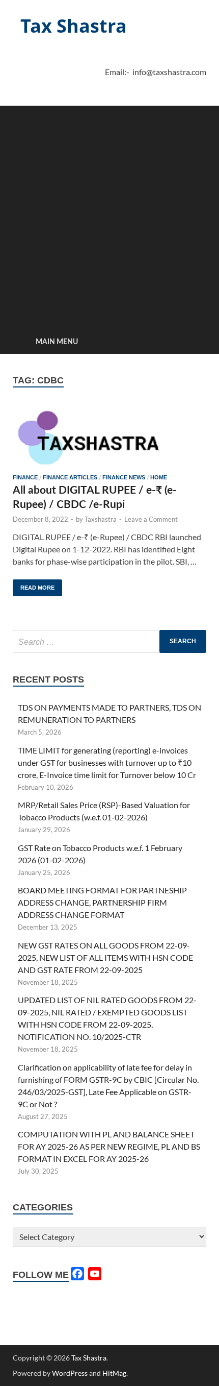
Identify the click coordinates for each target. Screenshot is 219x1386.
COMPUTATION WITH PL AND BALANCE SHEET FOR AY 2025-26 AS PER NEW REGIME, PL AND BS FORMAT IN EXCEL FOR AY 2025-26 (109, 1146)
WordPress (70, 1373)
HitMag (114, 1373)
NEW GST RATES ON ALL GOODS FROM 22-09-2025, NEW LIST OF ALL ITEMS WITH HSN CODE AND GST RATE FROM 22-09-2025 (105, 957)
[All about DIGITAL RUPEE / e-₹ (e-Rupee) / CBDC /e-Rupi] (109, 436)
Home (158, 477)
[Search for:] (109, 641)
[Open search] (193, 342)
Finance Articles (70, 477)
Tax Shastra (73, 25)
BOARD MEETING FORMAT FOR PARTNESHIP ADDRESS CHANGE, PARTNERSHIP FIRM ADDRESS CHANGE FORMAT (102, 902)
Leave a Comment (151, 519)
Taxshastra (101, 519)
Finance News (123, 477)
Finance (25, 477)
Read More (33, 585)
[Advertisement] (109, 215)
